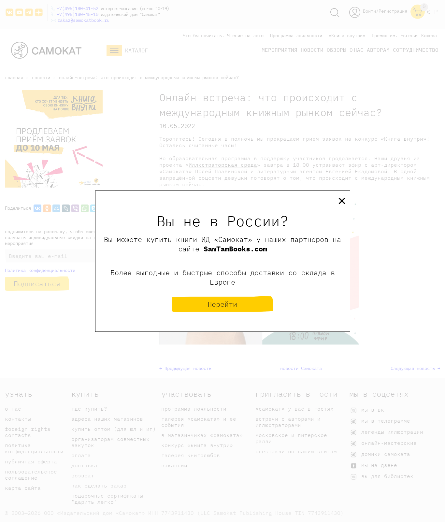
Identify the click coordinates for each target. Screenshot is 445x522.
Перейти (222, 304)
